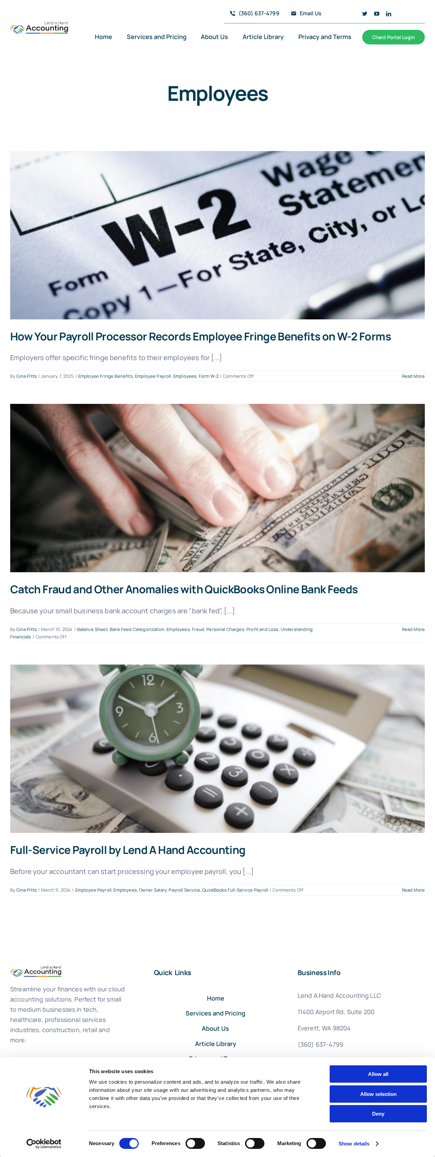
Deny (378, 1114)
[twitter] (364, 13)
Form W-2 (209, 376)
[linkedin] (388, 13)
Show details (353, 1143)
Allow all (378, 1074)
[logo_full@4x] (39, 24)
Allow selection (378, 1094)
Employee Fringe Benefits (105, 376)
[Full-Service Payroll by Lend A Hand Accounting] (217, 749)
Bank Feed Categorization (137, 629)
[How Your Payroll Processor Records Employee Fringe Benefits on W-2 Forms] (217, 235)
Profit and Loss (262, 629)
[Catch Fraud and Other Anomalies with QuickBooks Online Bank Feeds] (217, 488)
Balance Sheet (92, 629)
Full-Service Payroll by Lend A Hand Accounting (128, 849)
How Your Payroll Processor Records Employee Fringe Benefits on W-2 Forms (200, 336)
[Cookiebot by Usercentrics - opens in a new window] (44, 1144)
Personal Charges (225, 629)
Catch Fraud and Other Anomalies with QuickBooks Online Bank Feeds (184, 589)
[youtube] (376, 13)
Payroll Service (184, 890)
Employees (184, 376)
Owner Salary (153, 890)
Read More (413, 376)
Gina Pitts (26, 376)
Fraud (198, 629)
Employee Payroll (153, 376)
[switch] (195, 1143)
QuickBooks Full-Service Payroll (235, 890)
